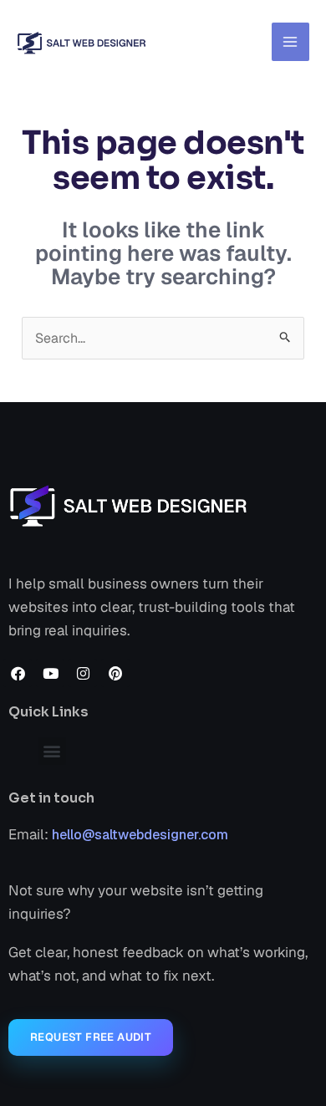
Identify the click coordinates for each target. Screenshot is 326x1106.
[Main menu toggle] (291, 42)
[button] (52, 751)
